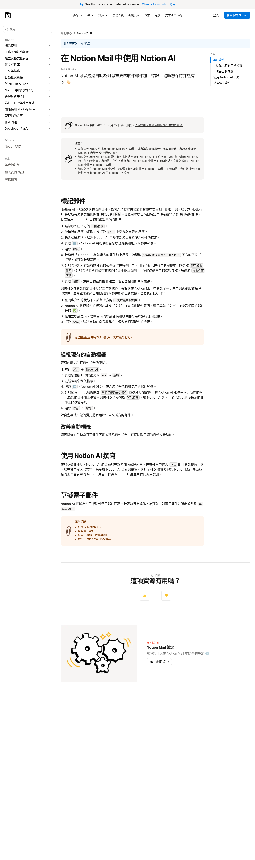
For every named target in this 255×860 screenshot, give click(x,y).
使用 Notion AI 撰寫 (88, 456)
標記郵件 (73, 201)
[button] (27, 29)
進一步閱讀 (159, 662)
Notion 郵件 (84, 33)
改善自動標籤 (224, 71)
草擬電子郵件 (79, 495)
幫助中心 (66, 33)
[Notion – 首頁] (8, 15)
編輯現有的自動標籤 (229, 65)
